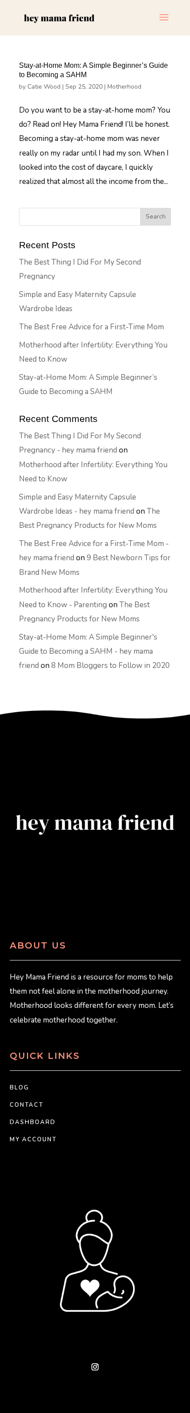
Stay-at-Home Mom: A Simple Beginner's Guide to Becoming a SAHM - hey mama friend (88, 651)
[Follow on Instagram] (95, 1367)
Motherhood (124, 86)
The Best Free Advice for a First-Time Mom (91, 327)
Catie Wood (44, 86)
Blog (19, 1088)
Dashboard (33, 1122)
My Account (33, 1140)
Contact (26, 1105)
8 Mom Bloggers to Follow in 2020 (110, 665)
